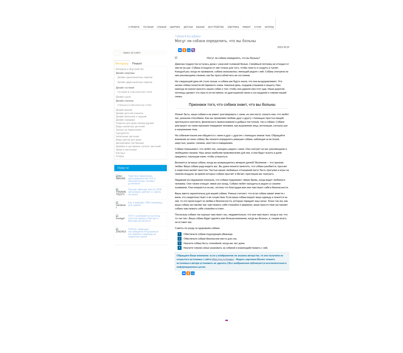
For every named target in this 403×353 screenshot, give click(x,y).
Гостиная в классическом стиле (134, 91)
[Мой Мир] (189, 50)
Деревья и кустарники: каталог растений (138, 146)
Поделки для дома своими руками (135, 123)
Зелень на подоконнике (129, 129)
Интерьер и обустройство (130, 69)
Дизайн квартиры (125, 72)
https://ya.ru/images (223, 259)
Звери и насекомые (126, 149)
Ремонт (247, 27)
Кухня (257, 27)
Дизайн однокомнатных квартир (134, 77)
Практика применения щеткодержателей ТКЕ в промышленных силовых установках (141, 180)
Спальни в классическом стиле (134, 104)
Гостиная (148, 27)
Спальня (161, 27)
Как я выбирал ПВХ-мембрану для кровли (145, 203)
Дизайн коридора (125, 119)
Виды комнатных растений (130, 126)
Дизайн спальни (124, 100)
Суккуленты (122, 133)
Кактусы (120, 153)
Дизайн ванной (124, 109)
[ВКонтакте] (180, 50)
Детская (188, 27)
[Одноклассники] (184, 50)
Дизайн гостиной (125, 87)
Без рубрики (194, 36)
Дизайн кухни (123, 96)
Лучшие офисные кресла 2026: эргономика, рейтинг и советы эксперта (145, 191)
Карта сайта (233, 316)
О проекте (133, 27)
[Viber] (193, 50)
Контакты (231, 309)
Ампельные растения (127, 136)
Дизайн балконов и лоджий (131, 116)
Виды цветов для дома (128, 139)
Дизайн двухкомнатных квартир (134, 82)
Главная (179, 36)
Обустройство (216, 27)
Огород (120, 156)
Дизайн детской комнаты (129, 113)
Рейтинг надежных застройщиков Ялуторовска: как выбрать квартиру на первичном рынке (143, 233)
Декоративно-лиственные (130, 143)
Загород (269, 27)
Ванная (200, 27)
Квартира (175, 27)
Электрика (233, 27)
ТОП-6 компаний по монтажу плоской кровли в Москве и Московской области (144, 218)
